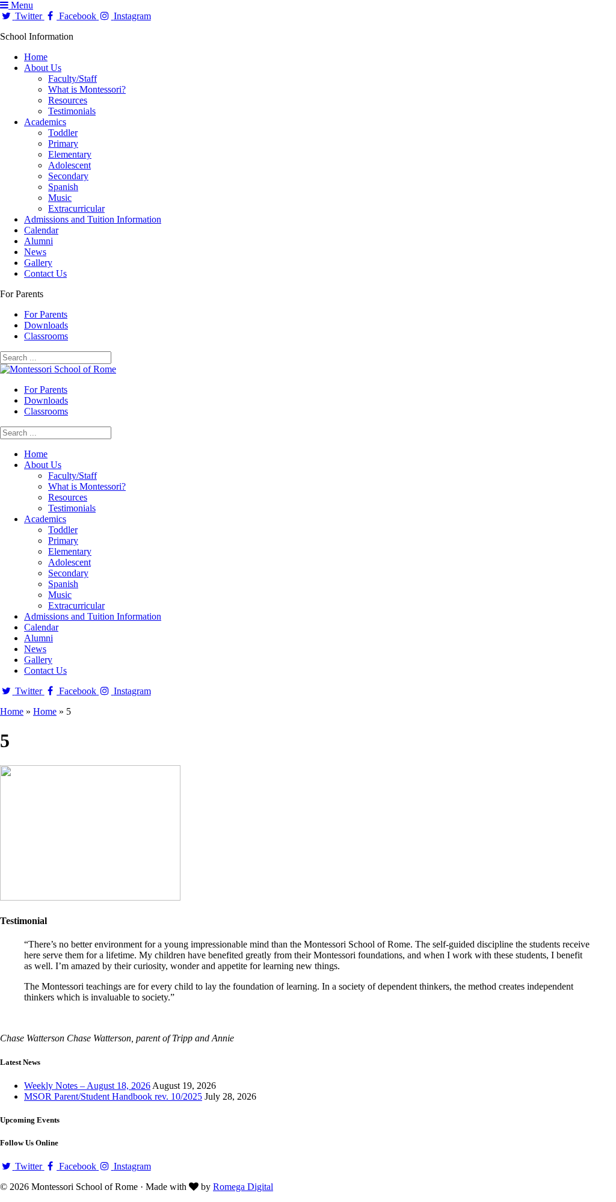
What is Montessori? (87, 89)
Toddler (63, 133)
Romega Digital (243, 1187)
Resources (67, 100)
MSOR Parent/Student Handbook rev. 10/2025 (113, 1096)
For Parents (45, 314)
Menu (20, 5)
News (35, 252)
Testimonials (72, 111)
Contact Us (45, 273)
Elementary (69, 154)
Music (60, 198)
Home (36, 57)
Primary (63, 143)
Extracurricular (76, 208)
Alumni (38, 241)
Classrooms (46, 336)
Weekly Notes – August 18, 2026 (87, 1085)
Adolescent (69, 165)
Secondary (68, 176)
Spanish (63, 187)
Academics (45, 122)
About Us (42, 68)
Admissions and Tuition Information (92, 219)
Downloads (46, 325)
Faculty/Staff (72, 78)
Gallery (38, 262)
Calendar (41, 230)
